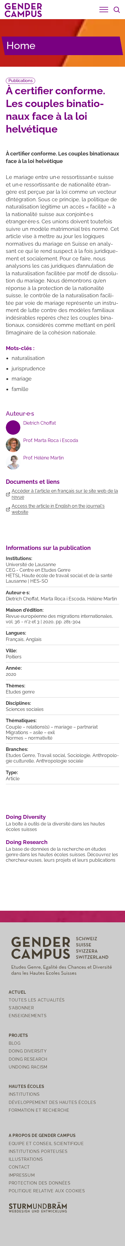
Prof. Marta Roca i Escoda (50, 440)
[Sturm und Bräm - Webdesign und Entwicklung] (38, 1207)
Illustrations (26, 1159)
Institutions (24, 1094)
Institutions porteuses (38, 1151)
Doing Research (26, 842)
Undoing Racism (28, 1066)
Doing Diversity (26, 817)
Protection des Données (40, 1182)
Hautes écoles (26, 1086)
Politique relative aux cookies (47, 1190)
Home (20, 45)
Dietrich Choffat (39, 423)
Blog (15, 1043)
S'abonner (21, 1007)
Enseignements (28, 1015)
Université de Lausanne (31, 564)
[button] (103, 9)
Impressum (22, 1175)
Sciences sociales (25, 709)
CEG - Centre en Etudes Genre (38, 570)
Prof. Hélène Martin (43, 458)
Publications (20, 80)
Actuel (17, 992)
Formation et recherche (39, 1110)
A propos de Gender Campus (42, 1135)
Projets (18, 1035)
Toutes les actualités (37, 999)
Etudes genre (20, 692)
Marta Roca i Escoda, (64, 599)
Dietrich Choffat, (23, 599)
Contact (19, 1166)
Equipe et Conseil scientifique (46, 1143)
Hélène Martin (102, 599)
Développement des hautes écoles (52, 1102)
